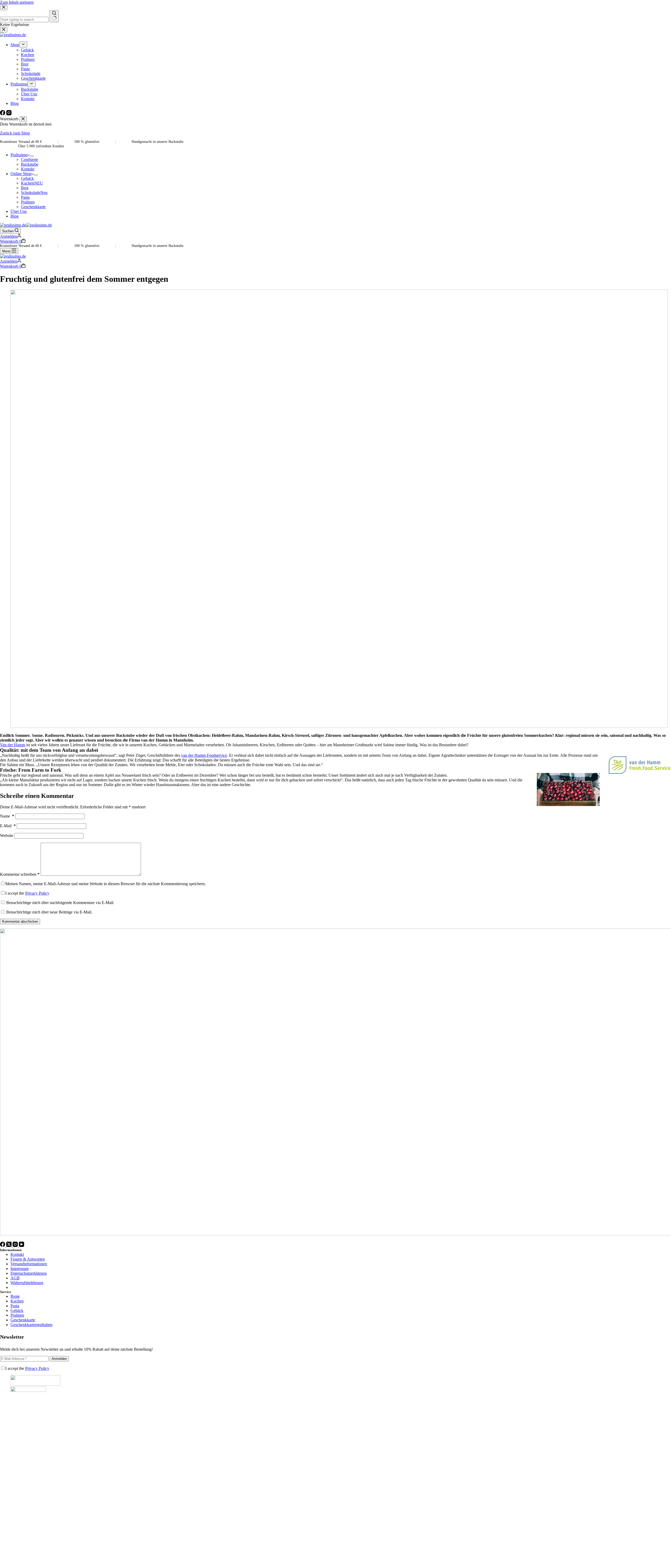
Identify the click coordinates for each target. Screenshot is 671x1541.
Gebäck (27, 178)
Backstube (29, 164)
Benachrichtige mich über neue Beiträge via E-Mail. (49, 912)
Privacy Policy (37, 893)
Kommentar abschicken (20, 921)
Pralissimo (19, 155)
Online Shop (20, 173)
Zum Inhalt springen (17, 2)
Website (6, 835)
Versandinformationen (28, 1264)
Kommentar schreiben (20, 874)
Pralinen (28, 202)
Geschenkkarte (33, 206)
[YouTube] (21, 1245)
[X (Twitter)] (9, 1245)
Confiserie (29, 159)
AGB (15, 1278)
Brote (15, 1296)
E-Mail (8, 826)
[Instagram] (16, 1245)
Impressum (19, 1268)
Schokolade (34, 192)
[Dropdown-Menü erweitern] (32, 156)
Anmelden (59, 1359)
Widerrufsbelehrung (26, 1282)
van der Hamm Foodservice (204, 755)
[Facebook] (3, 1245)
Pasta (25, 197)
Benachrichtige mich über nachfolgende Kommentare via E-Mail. (60, 902)
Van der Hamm (12, 745)
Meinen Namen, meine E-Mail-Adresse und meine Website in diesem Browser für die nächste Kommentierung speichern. (105, 884)
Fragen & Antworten (27, 1259)
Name (7, 816)
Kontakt (27, 169)
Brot (24, 188)
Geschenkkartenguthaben (31, 1324)
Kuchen (32, 183)
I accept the (27, 893)
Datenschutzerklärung (28, 1273)
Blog (14, 216)
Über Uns (18, 211)
